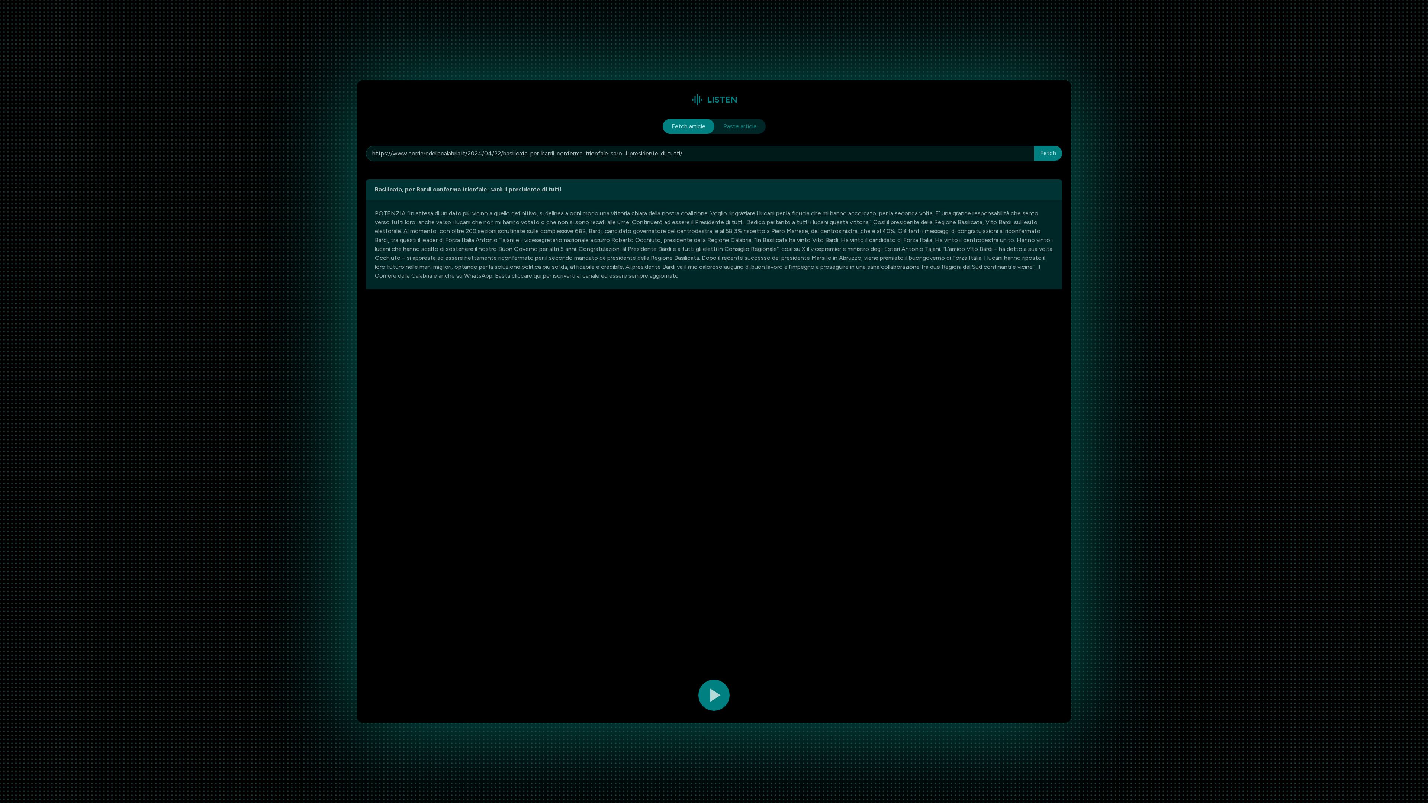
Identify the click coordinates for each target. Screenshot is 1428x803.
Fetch (1048, 153)
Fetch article (688, 126)
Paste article (740, 126)
